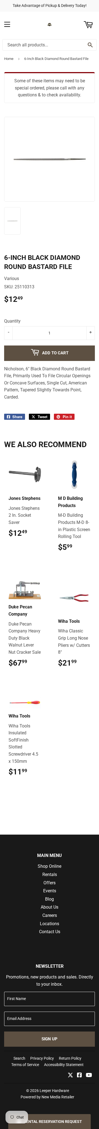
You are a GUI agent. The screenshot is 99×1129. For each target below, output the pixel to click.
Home (8, 59)
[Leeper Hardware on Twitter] (70, 1075)
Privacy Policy (42, 1058)
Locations (49, 923)
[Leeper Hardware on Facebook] (79, 1075)
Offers (49, 882)
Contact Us (49, 931)
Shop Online (49, 866)
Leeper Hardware (54, 1090)
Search (19, 1058)
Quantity (12, 321)
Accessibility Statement (64, 1064)
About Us (49, 907)
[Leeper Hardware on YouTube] (89, 1075)
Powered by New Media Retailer (47, 1097)
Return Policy (70, 1058)
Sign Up (49, 1038)
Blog (49, 899)
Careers (49, 915)
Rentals (49, 874)
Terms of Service (25, 1064)
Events (49, 890)
